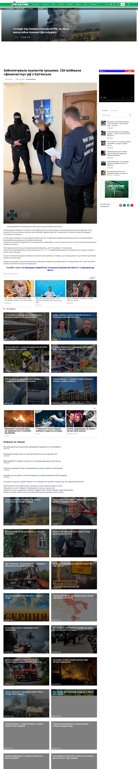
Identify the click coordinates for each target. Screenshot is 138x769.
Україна (23, 482)
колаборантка (42, 482)
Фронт (53, 4)
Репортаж (45, 4)
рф (63, 482)
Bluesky (70, 490)
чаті (53, 488)
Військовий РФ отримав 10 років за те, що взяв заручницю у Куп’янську (32, 461)
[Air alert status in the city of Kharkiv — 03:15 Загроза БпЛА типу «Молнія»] (47, 9)
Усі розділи (93, 4)
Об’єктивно (35, 4)
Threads (48, 490)
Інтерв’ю (61, 4)
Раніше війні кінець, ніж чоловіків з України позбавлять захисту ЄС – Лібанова (118, 163)
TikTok (19, 492)
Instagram (38, 490)
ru (114, 4)
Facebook (30, 490)
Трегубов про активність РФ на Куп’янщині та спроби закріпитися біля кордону (35, 475)
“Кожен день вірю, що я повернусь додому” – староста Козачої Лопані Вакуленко (118, 133)
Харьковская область (76, 482)
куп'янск (51, 482)
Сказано (78, 4)
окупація (58, 482)
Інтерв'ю (105, 110)
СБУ (66, 482)
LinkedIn (55, 490)
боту (61, 492)
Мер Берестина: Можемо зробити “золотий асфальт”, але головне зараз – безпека (118, 123)
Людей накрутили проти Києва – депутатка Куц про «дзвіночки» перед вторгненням (117, 153)
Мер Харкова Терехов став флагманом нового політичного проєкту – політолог (117, 173)
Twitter (128, 205)
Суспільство (9, 79)
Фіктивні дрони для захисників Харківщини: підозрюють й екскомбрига (32, 447)
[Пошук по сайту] (118, 4)
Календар (70, 4)
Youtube (14, 492)
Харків (29, 482)
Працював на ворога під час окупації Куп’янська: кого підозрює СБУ (30, 454)
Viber (43, 490)
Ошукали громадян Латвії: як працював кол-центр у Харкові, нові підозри (33, 468)
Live (107, 4)
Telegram (22, 488)
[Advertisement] (69, 54)
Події (85, 4)
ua (111, 4)
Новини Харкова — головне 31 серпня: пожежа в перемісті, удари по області (38, 30)
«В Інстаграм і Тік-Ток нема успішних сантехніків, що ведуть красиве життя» (118, 143)
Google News (62, 490)
